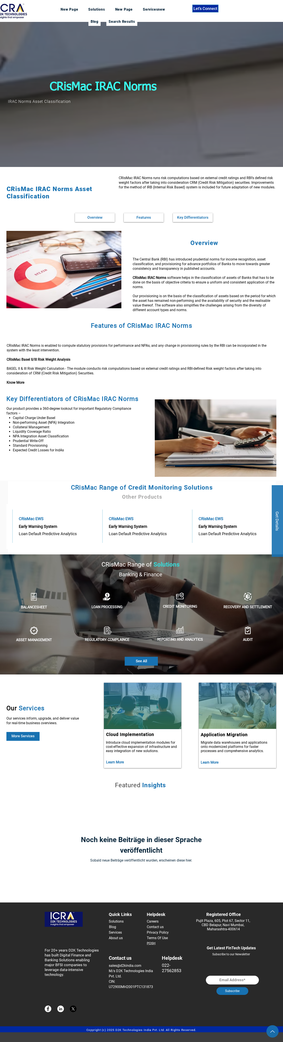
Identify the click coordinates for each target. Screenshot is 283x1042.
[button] (277, 521)
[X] (73, 1009)
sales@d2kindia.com (125, 965)
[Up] (272, 1031)
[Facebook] (48, 1009)
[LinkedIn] (60, 1009)
